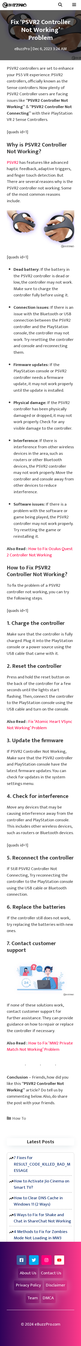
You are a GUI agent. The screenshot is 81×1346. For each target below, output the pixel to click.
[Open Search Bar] (60, 5)
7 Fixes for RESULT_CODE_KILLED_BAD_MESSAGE (42, 1164)
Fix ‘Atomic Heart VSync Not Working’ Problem (39, 725)
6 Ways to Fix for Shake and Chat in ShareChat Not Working (42, 1218)
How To (19, 1118)
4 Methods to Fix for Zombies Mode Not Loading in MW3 (40, 1235)
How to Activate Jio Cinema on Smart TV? (41, 1184)
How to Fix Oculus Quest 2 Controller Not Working (40, 552)
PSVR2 (12, 162)
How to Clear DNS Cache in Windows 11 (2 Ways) (38, 1201)
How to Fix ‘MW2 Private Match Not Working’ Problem (40, 1046)
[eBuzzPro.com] (15, 5)
